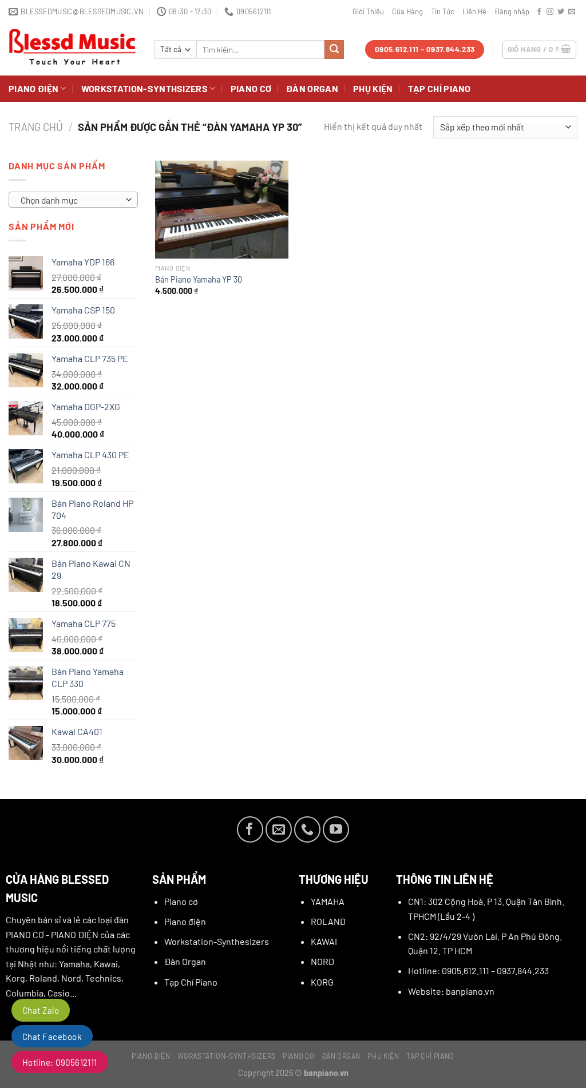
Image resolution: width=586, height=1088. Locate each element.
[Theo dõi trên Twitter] (560, 12)
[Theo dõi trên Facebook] (539, 12)
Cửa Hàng (407, 11)
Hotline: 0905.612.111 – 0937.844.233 (478, 970)
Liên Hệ (474, 11)
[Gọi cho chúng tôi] (307, 829)
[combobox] (73, 200)
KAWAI (324, 941)
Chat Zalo (40, 1010)
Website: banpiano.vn (451, 991)
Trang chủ (36, 127)
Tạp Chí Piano (439, 88)
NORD (322, 961)
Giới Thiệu (368, 11)
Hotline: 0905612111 (59, 1062)
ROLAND (328, 921)
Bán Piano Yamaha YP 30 (198, 279)
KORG (322, 981)
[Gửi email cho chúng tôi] (571, 12)
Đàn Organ (312, 88)
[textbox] (70, 200)
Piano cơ (251, 88)
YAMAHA (328, 901)
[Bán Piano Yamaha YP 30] (221, 208)
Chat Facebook (52, 1036)
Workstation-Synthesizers (216, 941)
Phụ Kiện (373, 88)
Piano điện (33, 88)
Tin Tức (442, 11)
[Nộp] (334, 49)
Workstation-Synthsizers (144, 88)
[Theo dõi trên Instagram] (550, 12)
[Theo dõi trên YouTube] (336, 829)
